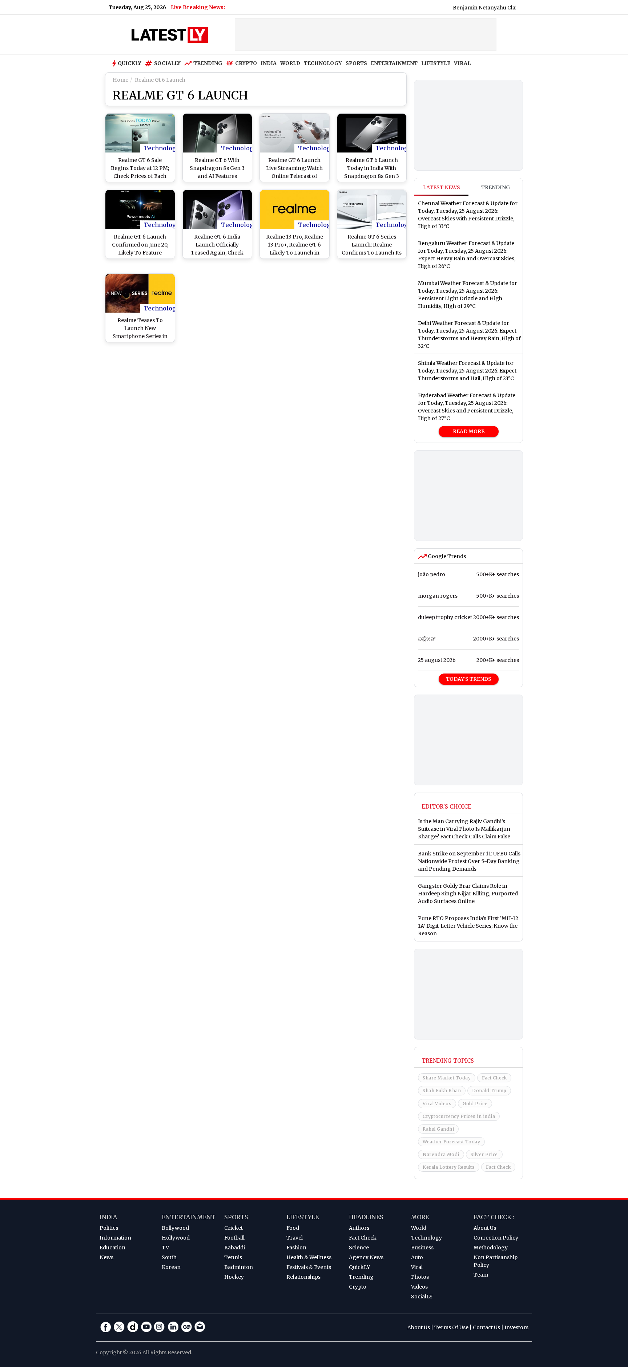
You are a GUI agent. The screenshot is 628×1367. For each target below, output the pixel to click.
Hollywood (176, 1237)
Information (115, 1237)
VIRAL (462, 63)
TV (165, 1247)
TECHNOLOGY (323, 63)
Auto (417, 1257)
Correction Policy (496, 1237)
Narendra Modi (441, 1154)
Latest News (441, 187)
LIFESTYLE (435, 63)
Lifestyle (302, 1217)
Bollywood (175, 1228)
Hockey (234, 1277)
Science (359, 1247)
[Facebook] (105, 1326)
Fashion (296, 1247)
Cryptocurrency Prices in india (459, 1116)
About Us (485, 1228)
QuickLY (359, 1267)
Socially (167, 63)
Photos (420, 1277)
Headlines (366, 1217)
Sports (236, 1217)
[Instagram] (159, 1326)
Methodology (491, 1247)
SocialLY (421, 1296)
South (169, 1257)
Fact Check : (494, 1217)
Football (234, 1237)
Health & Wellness (308, 1257)
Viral (417, 1267)
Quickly (129, 63)
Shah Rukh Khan (442, 1090)
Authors (359, 1228)
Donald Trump (489, 1090)
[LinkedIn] (173, 1326)
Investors (516, 1327)
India (108, 1217)
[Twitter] (119, 1326)
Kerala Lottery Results (449, 1167)
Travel (294, 1237)
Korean (171, 1267)
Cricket (233, 1228)
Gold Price (475, 1103)
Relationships (303, 1277)
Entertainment (189, 1217)
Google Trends (446, 556)
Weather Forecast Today (451, 1141)
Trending (207, 63)
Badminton (238, 1267)
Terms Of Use (451, 1327)
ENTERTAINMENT (394, 63)
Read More (468, 431)
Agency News (366, 1257)
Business (422, 1247)
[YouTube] (146, 1326)
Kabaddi (234, 1247)
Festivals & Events (308, 1267)
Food (292, 1228)
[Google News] (186, 1326)
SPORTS (356, 63)
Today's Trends (468, 679)
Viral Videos (437, 1103)
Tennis (233, 1257)
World (418, 1228)
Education (112, 1247)
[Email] (199, 1326)
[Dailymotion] (132, 1326)
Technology (162, 148)
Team (481, 1275)
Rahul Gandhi (438, 1129)
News (106, 1257)
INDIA (269, 63)
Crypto (246, 63)
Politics (109, 1228)
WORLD (290, 63)
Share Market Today (447, 1078)
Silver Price (484, 1154)
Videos (419, 1286)
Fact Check (494, 1078)
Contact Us (486, 1327)
